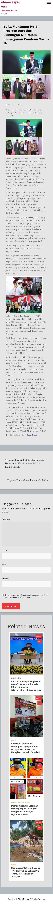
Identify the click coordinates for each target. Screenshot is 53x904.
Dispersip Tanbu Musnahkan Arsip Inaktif (26, 480)
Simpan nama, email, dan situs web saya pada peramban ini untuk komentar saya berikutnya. (27, 596)
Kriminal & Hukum (23, 802)
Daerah (29, 435)
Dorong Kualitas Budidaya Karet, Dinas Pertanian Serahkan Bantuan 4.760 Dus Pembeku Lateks (24, 463)
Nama (5, 550)
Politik (19, 678)
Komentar (6, 519)
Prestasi (34, 435)
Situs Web (5, 578)
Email (4, 564)
